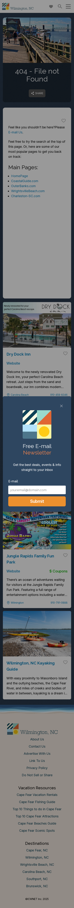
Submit (37, 501)
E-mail (13, 481)
